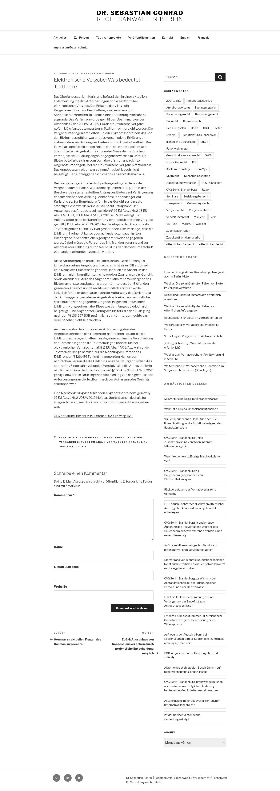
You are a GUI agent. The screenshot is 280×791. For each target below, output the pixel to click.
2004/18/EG (174, 100)
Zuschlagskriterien (178, 230)
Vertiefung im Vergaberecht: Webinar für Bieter (194, 336)
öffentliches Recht (211, 244)
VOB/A (186, 223)
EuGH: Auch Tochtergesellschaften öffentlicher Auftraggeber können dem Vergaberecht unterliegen (194, 508)
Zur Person (81, 37)
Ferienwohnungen (177, 148)
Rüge (205, 189)
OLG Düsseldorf (212, 182)
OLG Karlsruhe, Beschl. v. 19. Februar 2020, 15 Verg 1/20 (93, 416)
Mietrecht (172, 176)
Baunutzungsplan (206, 107)
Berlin (194, 128)
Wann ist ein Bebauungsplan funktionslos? (191, 409)
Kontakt (167, 37)
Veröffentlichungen (141, 37)
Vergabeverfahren (200, 210)
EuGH (204, 141)
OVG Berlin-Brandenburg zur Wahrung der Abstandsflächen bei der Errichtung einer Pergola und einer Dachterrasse (190, 583)
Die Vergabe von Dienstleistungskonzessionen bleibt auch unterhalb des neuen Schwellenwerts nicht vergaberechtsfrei (194, 564)
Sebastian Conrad (99, 73)
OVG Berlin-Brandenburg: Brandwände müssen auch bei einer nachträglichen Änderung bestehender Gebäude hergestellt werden (193, 686)
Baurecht (172, 121)
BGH (206, 128)
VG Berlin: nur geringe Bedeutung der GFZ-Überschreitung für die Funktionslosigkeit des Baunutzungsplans (193, 423)
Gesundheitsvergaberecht (183, 155)
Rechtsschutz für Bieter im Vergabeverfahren (193, 317)
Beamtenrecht (192, 121)
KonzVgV (201, 169)
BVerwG (171, 134)
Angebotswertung (178, 107)
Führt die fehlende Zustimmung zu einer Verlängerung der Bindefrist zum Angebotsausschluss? (189, 601)
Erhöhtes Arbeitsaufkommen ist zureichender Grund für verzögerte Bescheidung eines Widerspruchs (193, 620)
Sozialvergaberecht (195, 196)
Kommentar (64, 495)
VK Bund (171, 223)
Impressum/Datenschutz (71, 47)
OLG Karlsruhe (112, 437)
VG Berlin (200, 217)
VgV (213, 217)
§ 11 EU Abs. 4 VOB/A (100, 442)
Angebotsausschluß (199, 100)
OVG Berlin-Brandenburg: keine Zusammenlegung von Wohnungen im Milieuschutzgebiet (188, 442)
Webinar (201, 223)
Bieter (218, 128)
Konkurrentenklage (178, 169)
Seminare (172, 196)
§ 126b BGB (126, 442)
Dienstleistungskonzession (199, 134)
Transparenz (174, 203)
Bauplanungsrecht (206, 114)
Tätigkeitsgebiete (108, 37)
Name (58, 547)
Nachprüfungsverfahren (181, 182)
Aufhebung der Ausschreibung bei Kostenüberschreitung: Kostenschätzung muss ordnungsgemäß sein (194, 639)
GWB (208, 155)
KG (194, 162)
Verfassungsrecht (198, 203)
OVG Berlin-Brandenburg (181, 189)
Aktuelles (60, 37)
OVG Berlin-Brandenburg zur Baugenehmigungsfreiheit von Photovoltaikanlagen (183, 475)
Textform (134, 437)
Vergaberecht (71, 442)
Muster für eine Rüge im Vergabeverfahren (191, 398)
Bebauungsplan (176, 128)
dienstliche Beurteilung (181, 141)
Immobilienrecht (176, 162)
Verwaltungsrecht (177, 217)
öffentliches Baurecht (180, 244)
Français (203, 37)
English (185, 37)
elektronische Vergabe (79, 437)
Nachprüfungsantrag (197, 176)
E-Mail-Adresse (66, 567)
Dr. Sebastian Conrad (140, 13)
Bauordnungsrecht (178, 114)
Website (60, 586)
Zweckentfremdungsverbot (184, 237)
